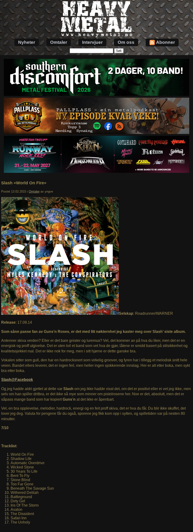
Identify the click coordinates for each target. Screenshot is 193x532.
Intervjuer (92, 42)
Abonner (165, 42)
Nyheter (26, 42)
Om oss (126, 42)
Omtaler (58, 42)
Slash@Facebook (17, 380)
